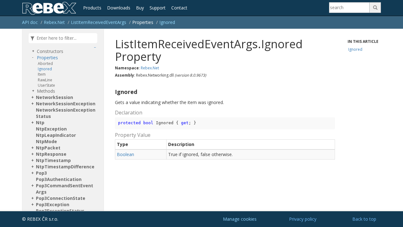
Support (158, 8)
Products (92, 8)
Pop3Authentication (59, 179)
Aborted (45, 63)
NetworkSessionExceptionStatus (65, 113)
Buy (140, 8)
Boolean (125, 154)
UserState (46, 85)
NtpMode (46, 141)
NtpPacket (48, 148)
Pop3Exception (52, 204)
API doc (30, 22)
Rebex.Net (54, 22)
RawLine (45, 80)
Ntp (40, 122)
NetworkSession (54, 97)
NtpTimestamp (53, 160)
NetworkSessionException (65, 104)
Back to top (364, 219)
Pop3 (41, 173)
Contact (179, 8)
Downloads (118, 8)
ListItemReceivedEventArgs (98, 22)
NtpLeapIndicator (56, 135)
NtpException (51, 129)
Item (42, 74)
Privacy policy (302, 219)
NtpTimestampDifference (65, 167)
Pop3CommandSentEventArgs (64, 189)
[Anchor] (112, 92)
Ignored (167, 22)
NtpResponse (51, 154)
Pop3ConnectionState (60, 198)
